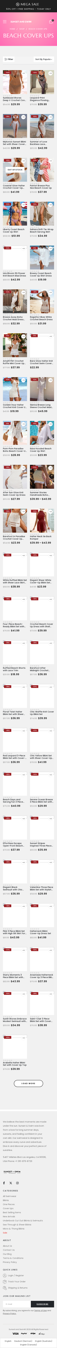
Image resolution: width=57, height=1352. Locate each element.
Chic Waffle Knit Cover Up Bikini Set (42, 713)
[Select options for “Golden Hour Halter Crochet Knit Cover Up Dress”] (23, 380)
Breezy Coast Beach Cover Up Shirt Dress (41, 274)
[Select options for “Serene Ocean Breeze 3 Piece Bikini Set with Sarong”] (50, 775)
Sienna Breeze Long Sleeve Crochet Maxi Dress (40, 407)
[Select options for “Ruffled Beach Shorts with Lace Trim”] (23, 643)
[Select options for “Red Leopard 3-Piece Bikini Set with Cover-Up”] (23, 731)
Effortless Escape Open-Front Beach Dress (13, 846)
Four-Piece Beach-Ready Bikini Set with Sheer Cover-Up (13, 626)
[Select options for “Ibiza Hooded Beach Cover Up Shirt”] (50, 424)
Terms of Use (40, 1310)
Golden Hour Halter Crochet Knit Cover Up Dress (15, 407)
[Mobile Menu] (5, 21)
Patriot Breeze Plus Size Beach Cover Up (41, 187)
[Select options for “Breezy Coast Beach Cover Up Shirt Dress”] (50, 248)
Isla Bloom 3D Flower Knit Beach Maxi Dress (14, 274)
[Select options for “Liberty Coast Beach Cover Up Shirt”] (23, 205)
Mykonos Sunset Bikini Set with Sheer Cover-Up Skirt (14, 144)
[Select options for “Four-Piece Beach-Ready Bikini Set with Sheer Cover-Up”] (23, 599)
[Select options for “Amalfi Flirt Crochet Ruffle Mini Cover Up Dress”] (23, 336)
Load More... (28, 1083)
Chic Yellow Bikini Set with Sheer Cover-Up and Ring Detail (41, 758)
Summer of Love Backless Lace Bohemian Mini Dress (41, 144)
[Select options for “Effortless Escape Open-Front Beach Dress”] (23, 819)
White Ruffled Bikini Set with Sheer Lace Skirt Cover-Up (15, 583)
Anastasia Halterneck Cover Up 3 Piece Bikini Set (42, 977)
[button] (8, 59)
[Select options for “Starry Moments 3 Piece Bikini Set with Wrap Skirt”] (23, 950)
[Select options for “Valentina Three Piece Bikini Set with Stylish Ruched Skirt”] (50, 862)
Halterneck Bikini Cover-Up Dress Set (40, 932)
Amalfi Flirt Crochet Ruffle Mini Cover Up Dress (13, 363)
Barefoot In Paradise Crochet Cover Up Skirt (14, 539)
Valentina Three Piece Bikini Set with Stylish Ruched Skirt (41, 890)
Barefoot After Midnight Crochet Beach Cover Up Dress (42, 670)
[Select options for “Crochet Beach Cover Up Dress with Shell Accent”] (50, 599)
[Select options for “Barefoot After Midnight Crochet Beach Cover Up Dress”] (50, 643)
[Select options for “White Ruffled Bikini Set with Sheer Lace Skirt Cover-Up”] (23, 555)
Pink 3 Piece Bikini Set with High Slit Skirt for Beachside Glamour (14, 933)
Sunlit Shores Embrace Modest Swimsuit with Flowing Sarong (15, 1021)
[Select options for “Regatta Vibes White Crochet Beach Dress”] (50, 292)
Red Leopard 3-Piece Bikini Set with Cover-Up (14, 758)
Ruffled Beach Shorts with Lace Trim (14, 669)
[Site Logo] (21, 21)
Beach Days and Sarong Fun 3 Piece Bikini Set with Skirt (13, 802)
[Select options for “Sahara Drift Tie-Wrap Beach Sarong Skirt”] (50, 205)
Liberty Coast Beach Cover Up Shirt (13, 230)
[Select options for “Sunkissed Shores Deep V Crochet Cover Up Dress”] (23, 73)
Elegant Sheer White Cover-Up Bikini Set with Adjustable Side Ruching (40, 584)
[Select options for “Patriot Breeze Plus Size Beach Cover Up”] (50, 161)
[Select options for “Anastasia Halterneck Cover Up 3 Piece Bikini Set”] (50, 950)
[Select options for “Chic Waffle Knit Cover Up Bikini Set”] (50, 687)
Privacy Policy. (9, 1313)
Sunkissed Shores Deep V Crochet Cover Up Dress (15, 100)
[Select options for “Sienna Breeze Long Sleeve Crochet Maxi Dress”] (50, 380)
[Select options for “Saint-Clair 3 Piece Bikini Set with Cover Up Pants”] (50, 994)
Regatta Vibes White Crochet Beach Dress (41, 318)
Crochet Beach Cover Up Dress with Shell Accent (41, 626)
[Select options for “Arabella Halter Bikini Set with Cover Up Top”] (23, 1038)
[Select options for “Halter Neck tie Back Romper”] (50, 512)
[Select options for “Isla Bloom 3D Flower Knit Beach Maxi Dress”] (23, 248)
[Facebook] (4, 1183)
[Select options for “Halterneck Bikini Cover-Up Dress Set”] (50, 906)
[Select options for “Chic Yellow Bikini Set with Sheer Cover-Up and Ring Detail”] (50, 731)
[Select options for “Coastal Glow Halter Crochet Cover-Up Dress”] (23, 161)
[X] (11, 1183)
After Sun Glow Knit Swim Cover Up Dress (14, 493)
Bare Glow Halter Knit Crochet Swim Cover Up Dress (41, 363)
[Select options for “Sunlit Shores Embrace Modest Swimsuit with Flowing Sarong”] (23, 994)
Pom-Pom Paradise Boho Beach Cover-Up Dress (15, 451)
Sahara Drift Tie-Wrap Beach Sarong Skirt (41, 230)
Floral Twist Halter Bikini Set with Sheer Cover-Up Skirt (13, 714)
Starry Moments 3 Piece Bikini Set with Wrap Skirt (13, 977)
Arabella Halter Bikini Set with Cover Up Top (15, 1064)
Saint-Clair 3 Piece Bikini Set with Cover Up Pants (40, 1021)
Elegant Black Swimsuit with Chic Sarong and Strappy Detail (14, 891)
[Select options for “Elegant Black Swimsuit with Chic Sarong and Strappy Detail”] (23, 862)
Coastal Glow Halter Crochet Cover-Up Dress (14, 188)
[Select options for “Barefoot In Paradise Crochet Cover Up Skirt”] (23, 512)
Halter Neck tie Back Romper (40, 537)
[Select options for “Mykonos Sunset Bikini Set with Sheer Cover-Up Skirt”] (23, 117)
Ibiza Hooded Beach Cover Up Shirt (40, 450)
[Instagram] (17, 1183)
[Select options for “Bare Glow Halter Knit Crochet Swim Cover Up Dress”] (50, 336)
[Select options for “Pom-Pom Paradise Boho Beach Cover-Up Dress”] (23, 424)
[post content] (15, 82)
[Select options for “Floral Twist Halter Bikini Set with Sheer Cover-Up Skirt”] (23, 687)
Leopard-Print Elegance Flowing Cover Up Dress (39, 100)
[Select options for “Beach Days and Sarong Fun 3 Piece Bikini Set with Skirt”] (23, 775)
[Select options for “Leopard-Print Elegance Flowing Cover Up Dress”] (50, 73)
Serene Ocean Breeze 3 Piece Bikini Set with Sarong (41, 802)
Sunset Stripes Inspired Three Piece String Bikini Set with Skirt (40, 847)
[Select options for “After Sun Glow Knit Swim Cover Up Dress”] (23, 468)
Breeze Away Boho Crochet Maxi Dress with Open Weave (13, 319)
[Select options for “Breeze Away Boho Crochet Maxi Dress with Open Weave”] (23, 292)
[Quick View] (15, 74)
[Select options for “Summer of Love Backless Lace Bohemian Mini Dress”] (50, 117)
